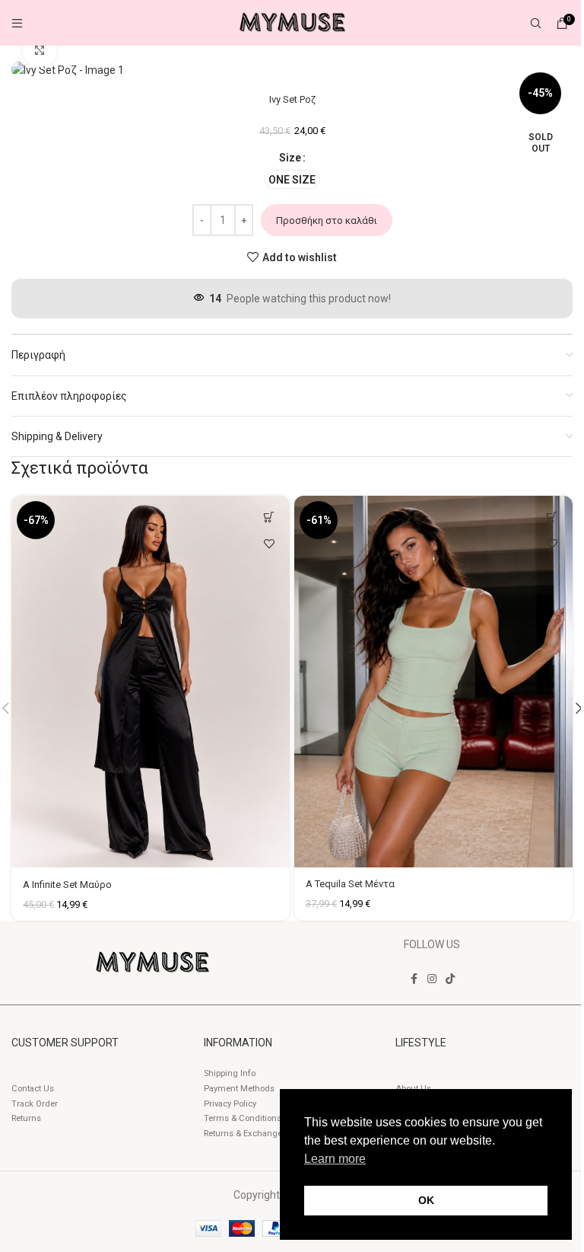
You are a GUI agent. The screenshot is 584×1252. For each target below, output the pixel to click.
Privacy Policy (230, 1104)
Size (290, 158)
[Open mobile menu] (17, 23)
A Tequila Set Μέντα (350, 883)
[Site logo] (292, 22)
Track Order (34, 1104)
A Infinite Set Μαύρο (67, 884)
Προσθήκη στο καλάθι (326, 220)
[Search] (535, 23)
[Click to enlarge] (40, 51)
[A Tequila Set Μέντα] (433, 681)
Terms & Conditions (242, 1118)
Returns (26, 1118)
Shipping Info (230, 1073)
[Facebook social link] (414, 979)
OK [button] (426, 1200)
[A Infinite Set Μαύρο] (150, 681)
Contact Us (32, 1089)
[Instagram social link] (432, 979)
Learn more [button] (335, 1158)
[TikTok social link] (450, 979)
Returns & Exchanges (245, 1134)
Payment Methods (239, 1089)
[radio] (292, 179)
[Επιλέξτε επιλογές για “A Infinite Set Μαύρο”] (269, 516)
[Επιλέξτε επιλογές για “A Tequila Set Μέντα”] (551, 516)
